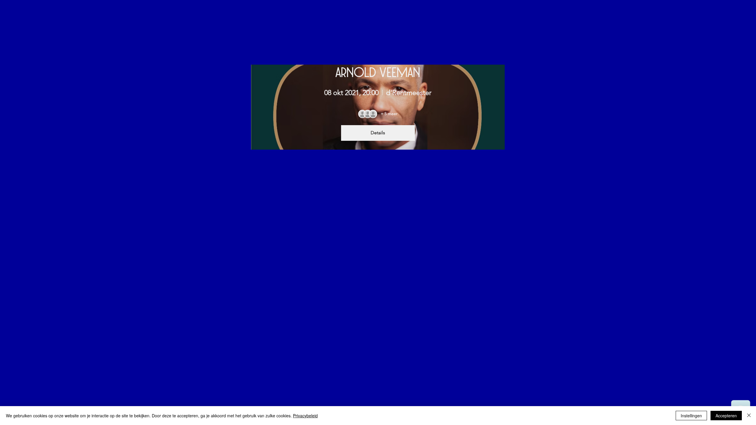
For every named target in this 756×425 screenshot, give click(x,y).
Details (378, 132)
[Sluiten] (748, 415)
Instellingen (691, 416)
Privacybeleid (305, 416)
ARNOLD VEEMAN (378, 71)
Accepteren (726, 416)
